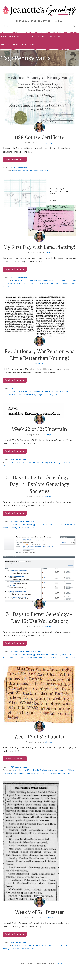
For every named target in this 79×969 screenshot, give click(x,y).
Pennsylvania (38, 171)
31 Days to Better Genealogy (22, 521)
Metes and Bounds (17, 283)
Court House (17, 391)
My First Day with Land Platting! (39, 247)
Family (13, 388)
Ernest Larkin (8, 773)
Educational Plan (18, 171)
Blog (24, 45)
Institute (29, 171)
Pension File (64, 391)
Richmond (66, 283)
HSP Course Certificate (39, 137)
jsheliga (49, 142)
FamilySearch (54, 280)
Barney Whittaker (26, 280)
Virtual (46, 171)
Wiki (32, 528)
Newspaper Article (38, 773)
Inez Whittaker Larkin (22, 773)
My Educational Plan (19, 168)
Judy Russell (38, 391)
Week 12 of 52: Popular (39, 736)
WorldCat (71, 658)
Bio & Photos (55, 37)
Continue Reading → (15, 159)
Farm (67, 945)
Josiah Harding (54, 462)
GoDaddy (58, 963)
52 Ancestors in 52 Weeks (22, 462)
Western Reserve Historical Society (53, 658)
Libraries (37, 651)
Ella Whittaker (68, 770)
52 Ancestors (16, 459)
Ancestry (15, 280)
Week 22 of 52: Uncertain (39, 429)
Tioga (73, 283)
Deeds (46, 280)
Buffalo (36, 770)
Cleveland (12, 658)
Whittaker (7, 287)
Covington (38, 280)
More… (32, 45)
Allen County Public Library (46, 654)
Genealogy (60, 524)
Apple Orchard (39, 945)
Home (3, 37)
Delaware (40, 524)
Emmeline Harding (40, 462)
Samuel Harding (30, 395)
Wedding (66, 773)
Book (5, 658)
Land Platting (66, 280)
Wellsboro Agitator (49, 395)
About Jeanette (16, 37)
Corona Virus (22, 658)
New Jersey (70, 524)
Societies (26, 528)
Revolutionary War (10, 395)
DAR (25, 391)
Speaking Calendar (10, 45)
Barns (62, 945)
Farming (6, 949)
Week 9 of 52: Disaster (39, 912)
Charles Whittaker (47, 770)
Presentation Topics (36, 37)
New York (7, 528)
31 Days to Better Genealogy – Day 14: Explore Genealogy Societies (39, 484)
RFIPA (20, 395)
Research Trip (55, 283)
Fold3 (30, 391)
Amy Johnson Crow (65, 654)
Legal (46, 391)
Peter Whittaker (43, 283)
